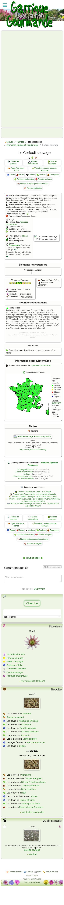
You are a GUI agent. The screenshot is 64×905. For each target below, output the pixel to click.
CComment (39, 589)
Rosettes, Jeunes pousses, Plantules (46, 169)
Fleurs (12, 175)
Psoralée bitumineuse (17, 676)
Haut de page (33, 558)
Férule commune (15, 658)
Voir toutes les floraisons (33, 681)
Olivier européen (34, 778)
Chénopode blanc (30, 731)
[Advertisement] (14, 78)
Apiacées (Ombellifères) (17, 223)
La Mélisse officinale (24, 472)
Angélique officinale (28, 721)
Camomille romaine (16, 668)
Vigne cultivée (30, 739)
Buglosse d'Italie (14, 665)
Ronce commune (31, 785)
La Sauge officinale (25, 470)
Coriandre (26, 713)
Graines (31, 175)
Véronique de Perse (30, 803)
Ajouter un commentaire (52, 567)
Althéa (34, 796)
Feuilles (42, 175)
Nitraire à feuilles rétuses (33, 782)
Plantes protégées (34, 188)
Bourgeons (54, 175)
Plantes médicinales (25, 179)
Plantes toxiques (45, 179)
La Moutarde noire (25, 478)
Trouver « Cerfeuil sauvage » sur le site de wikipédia (34, 494)
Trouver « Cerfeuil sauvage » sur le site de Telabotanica (34, 497)
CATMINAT (56, 403)
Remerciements (15, 872)
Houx (23, 793)
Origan (22, 746)
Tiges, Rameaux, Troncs (17, 169)
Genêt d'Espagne (15, 661)
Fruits (21, 175)
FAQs (39, 872)
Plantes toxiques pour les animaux (34, 184)
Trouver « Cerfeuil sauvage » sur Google (34, 492)
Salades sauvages (52, 162)
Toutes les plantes (14, 162)
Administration (52, 872)
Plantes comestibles (33, 162)
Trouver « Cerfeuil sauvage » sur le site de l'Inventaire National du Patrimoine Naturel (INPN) (34, 500)
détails (24, 236)
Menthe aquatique (36, 742)
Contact (29, 872)
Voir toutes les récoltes (33, 812)
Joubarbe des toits (16, 654)
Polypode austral (15, 717)
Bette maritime (28, 789)
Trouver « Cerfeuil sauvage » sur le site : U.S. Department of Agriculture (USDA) (34, 504)
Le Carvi (27, 474)
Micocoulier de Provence (31, 807)
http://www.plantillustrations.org (33, 450)
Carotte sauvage (15, 672)
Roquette (25, 735)
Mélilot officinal (27, 800)
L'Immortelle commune (22, 476)
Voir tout (33, 854)
